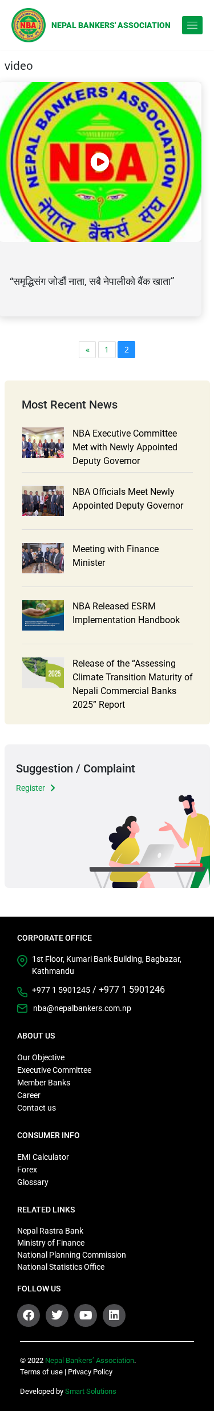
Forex (27, 1169)
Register (30, 787)
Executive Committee (54, 1070)
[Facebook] (28, 1315)
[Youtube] (85, 1315)
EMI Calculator (43, 1157)
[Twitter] (57, 1315)
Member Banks (43, 1082)
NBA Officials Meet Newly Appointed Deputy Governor (127, 498)
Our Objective (40, 1057)
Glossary (33, 1182)
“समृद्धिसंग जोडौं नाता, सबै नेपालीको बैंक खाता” (92, 281)
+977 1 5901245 (61, 989)
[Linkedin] (114, 1315)
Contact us (36, 1107)
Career (29, 1095)
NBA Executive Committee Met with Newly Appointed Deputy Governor (124, 447)
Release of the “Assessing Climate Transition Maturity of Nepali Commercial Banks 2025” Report (132, 684)
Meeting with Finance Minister (115, 556)
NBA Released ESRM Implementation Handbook (126, 613)
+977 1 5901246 (132, 989)
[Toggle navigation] (192, 25)
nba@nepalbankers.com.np (82, 1008)
